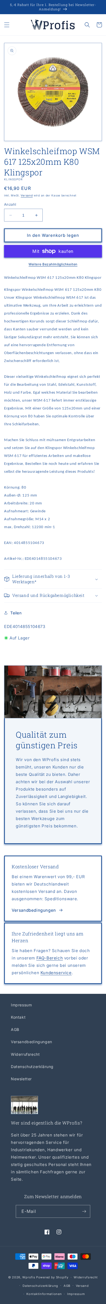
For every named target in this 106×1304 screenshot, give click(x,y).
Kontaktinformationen (44, 1294)
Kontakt (18, 1017)
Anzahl (10, 204)
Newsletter (21, 1078)
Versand (27, 195)
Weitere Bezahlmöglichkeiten (53, 264)
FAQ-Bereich (49, 958)
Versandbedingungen (34, 910)
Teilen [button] (16, 613)
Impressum (21, 1005)
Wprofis (28, 1277)
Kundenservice (56, 972)
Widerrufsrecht (25, 1054)
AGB (15, 1029)
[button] (7, 25)
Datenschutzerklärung (32, 1066)
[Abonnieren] (84, 1211)
